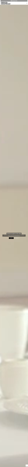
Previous (2, 236)
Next (26, 236)
